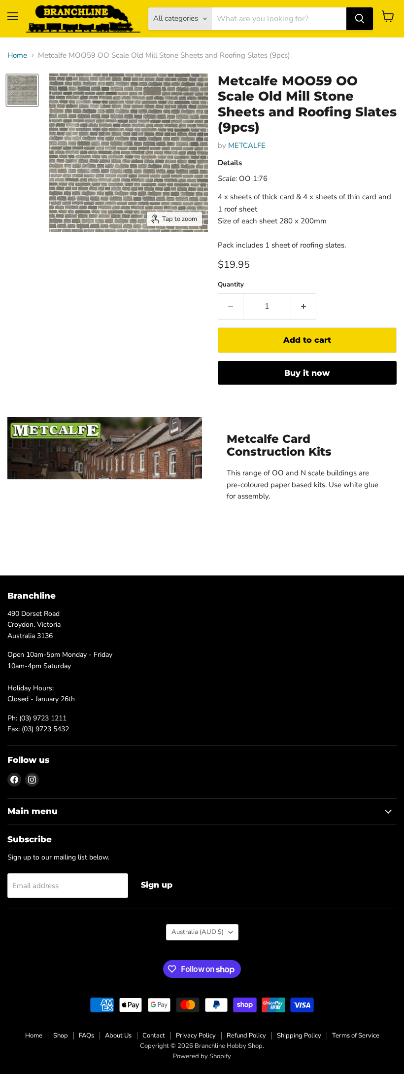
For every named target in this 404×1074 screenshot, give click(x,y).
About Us (118, 1035)
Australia (197, 932)
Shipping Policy (299, 1035)
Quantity (231, 284)
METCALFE (247, 145)
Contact (153, 1035)
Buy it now (307, 373)
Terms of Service (355, 1035)
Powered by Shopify (202, 1056)
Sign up (156, 885)
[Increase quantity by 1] (303, 306)
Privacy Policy (196, 1035)
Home (17, 55)
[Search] (359, 18)
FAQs (86, 1035)
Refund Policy (246, 1035)
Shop (60, 1035)
